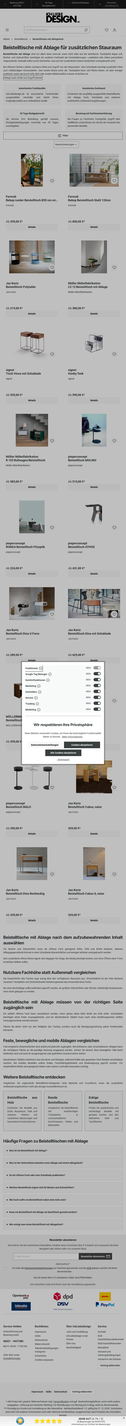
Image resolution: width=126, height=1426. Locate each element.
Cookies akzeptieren (82, 745)
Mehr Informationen (72, 736)
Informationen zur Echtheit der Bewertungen (91, 1424)
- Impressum (63, 759)
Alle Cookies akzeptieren (63, 752)
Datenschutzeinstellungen (45, 745)
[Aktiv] (97, 667)
